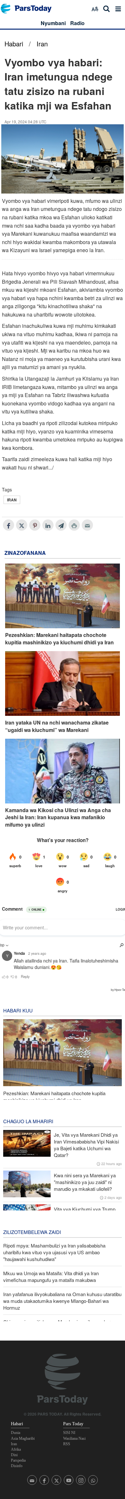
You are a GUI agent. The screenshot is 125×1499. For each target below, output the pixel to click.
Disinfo (16, 1466)
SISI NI (69, 1432)
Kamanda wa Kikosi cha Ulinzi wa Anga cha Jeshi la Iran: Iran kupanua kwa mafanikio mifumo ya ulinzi (58, 817)
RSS (66, 1444)
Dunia (15, 1432)
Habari (13, 43)
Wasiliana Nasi (74, 1438)
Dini (14, 1455)
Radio (77, 23)
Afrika (16, 1449)
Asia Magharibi (23, 1438)
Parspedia (18, 1460)
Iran (42, 43)
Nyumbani (53, 23)
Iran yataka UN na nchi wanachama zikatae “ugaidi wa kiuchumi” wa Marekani (57, 726)
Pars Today (29, 8)
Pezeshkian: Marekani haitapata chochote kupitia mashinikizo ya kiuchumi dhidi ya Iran (59, 638)
